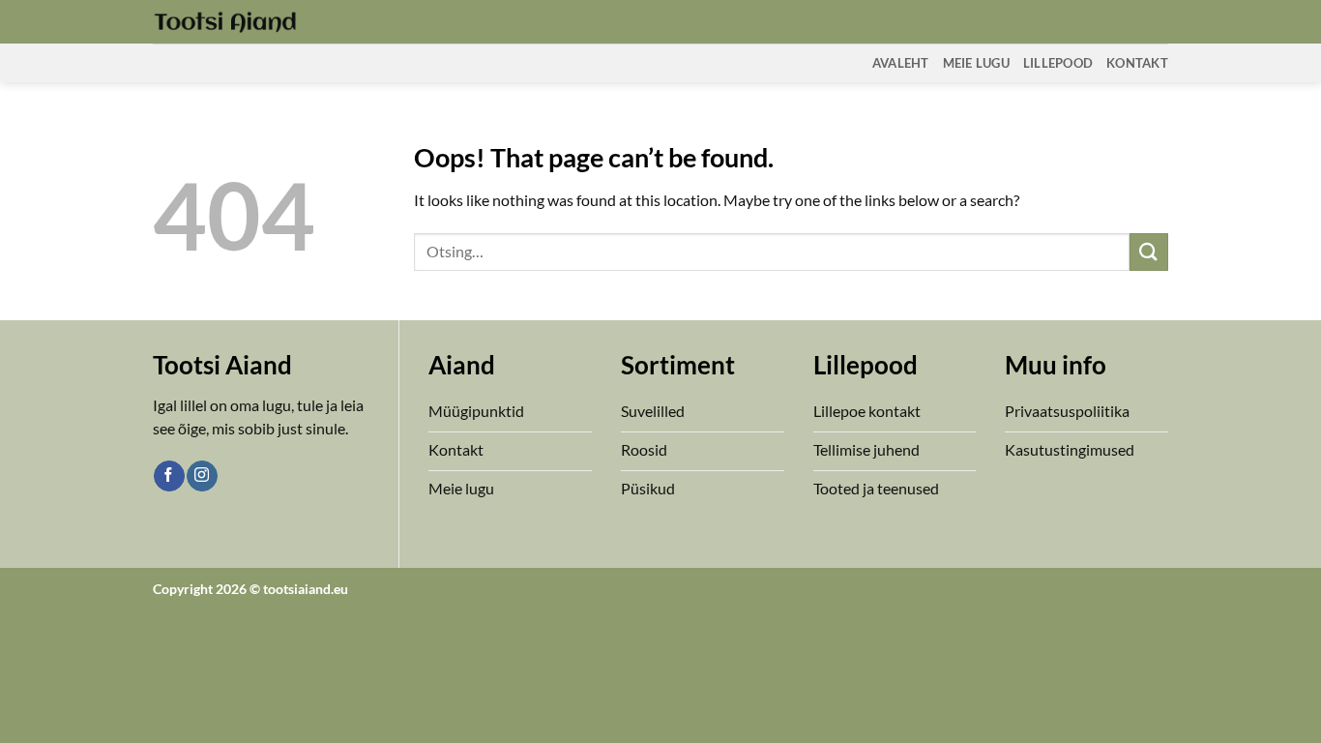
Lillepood (1058, 63)
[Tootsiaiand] (225, 21)
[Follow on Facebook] (169, 476)
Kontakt (1137, 63)
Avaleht (900, 63)
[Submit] (1149, 252)
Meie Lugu (976, 63)
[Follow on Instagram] (202, 476)
